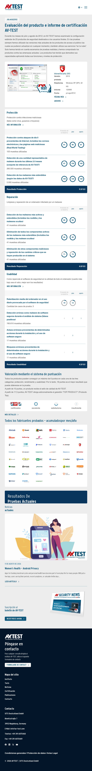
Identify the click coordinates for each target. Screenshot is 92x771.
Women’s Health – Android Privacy (22, 568)
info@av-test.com (17, 729)
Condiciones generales (15, 753)
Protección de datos (36, 753)
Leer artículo (11, 581)
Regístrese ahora (14, 619)
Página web (59, 97)
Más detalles (10, 414)
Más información (14, 125)
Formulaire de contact (16, 665)
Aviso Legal (52, 753)
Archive (57, 101)
